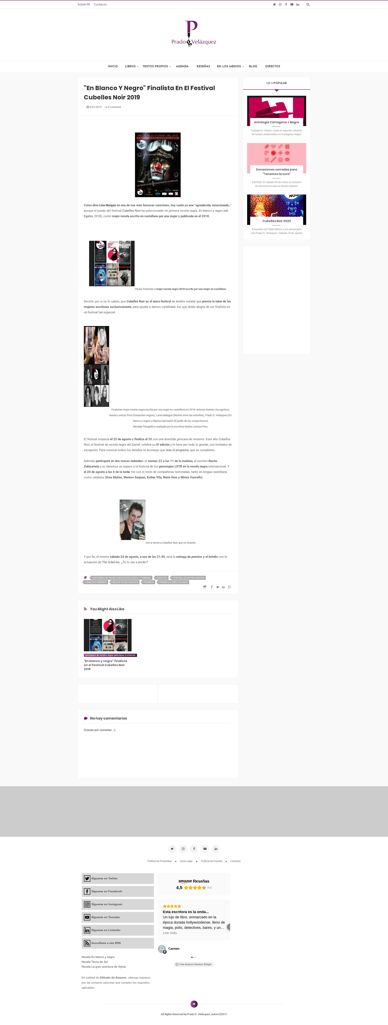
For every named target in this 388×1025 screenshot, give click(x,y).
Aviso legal (186, 861)
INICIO (113, 66)
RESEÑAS (203, 66)
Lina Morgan (107, 205)
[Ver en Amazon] (162, 949)
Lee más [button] (170, 933)
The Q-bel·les (111, 562)
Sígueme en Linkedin (105, 930)
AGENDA (182, 66)
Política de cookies (212, 861)
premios (149, 582)
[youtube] (291, 4)
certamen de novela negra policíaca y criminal (121, 578)
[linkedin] (297, 4)
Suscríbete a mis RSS (106, 943)
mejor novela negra (125, 582)
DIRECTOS (272, 66)
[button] (158, 927)
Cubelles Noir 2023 (277, 221)
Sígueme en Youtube (105, 917)
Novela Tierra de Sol (95, 961)
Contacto (100, 4)
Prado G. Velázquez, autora (203, 1014)
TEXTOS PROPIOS (155, 66)
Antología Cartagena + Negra (276, 122)
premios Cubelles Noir (173, 582)
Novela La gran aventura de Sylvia (104, 966)
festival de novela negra (188, 578)
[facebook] (286, 4)
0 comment (114, 106)
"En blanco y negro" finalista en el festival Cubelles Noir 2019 (105, 665)
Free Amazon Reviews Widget (195, 964)
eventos (162, 578)
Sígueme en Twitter (104, 878)
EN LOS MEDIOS (229, 66)
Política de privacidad (160, 861)
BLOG (253, 66)
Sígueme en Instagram (106, 904)
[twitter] (274, 4)
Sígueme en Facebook (106, 891)
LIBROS (130, 66)
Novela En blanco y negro (98, 957)
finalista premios (96, 582)
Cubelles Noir (131, 211)
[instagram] (280, 4)
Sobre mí (84, 4)
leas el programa (177, 450)
